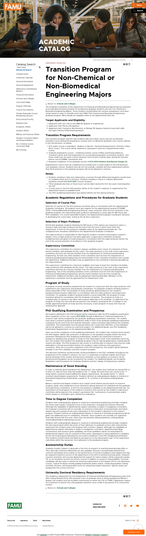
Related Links (22, 123)
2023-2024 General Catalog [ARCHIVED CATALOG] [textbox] (109, 60)
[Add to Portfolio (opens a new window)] (124, 64)
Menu (139, 5)
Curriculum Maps (23, 102)
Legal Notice (24, 520)
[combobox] (112, 60)
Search (140, 10)
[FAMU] (14, 506)
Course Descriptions (24, 110)
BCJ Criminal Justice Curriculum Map (24, 145)
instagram (125, 506)
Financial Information (25, 95)
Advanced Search (24, 70)
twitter (131, 506)
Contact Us (97, 504)
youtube (137, 506)
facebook (119, 506)
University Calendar (24, 78)
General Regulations (24, 85)
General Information (24, 81)
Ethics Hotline (46, 520)
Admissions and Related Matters (26, 90)
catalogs (43, 535)
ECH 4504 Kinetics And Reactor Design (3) (108, 161)
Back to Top (130, 520)
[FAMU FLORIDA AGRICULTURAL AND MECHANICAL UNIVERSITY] (21, 6)
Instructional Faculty (25, 119)
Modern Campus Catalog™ (97, 535)
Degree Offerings (23, 106)
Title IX (35, 520)
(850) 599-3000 (99, 507)
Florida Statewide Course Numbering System (27, 114)
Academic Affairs (23, 127)
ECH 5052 (80, 316)
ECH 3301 (72, 181)
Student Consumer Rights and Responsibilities (27, 139)
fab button (138, 528)
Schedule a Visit (134, 532)
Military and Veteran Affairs (28, 134)
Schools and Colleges (25, 98)
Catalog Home (22, 74)
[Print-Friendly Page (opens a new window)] (127, 64)
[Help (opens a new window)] (129, 64)
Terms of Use (11, 520)
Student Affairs (22, 131)
